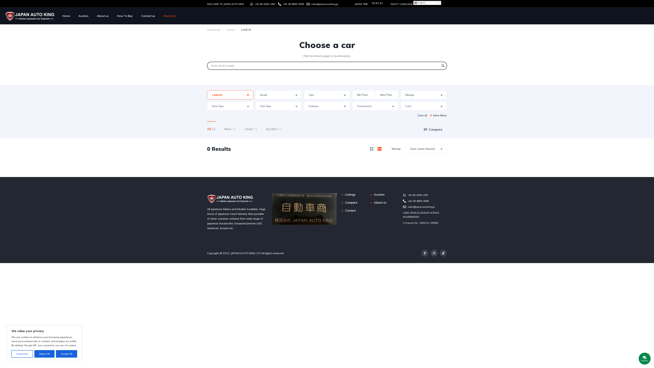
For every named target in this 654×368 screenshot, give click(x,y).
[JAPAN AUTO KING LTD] (30, 16)
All (211, 129)
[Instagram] (434, 253)
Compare (351, 202)
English (421, 3)
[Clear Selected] (248, 94)
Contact (350, 210)
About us (102, 16)
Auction (83, 16)
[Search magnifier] (443, 65)
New (230, 129)
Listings (350, 194)
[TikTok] (443, 253)
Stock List (170, 16)
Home (66, 16)
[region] (44, 343)
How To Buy (125, 16)
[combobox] (230, 94)
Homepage (214, 29)
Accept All (66, 353)
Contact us (148, 16)
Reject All (44, 353)
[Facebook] (424, 253)
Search (231, 29)
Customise (22, 353)
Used (251, 129)
